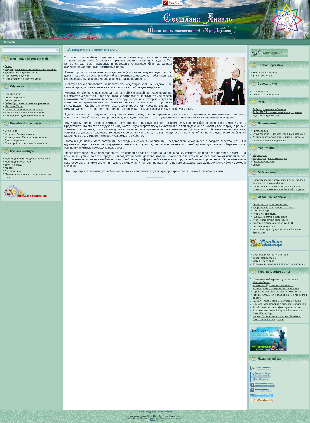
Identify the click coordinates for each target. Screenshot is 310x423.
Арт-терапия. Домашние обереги (24, 115)
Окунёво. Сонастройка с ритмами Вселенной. (280, 303)
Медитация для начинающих (270, 158)
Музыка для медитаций (18, 161)
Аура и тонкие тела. (264, 213)
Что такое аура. (262, 210)
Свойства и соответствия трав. (270, 254)
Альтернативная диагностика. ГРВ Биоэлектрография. (273, 224)
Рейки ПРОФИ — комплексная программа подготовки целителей (277, 114)
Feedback (168, 412)
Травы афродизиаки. (265, 257)
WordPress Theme (157, 418)
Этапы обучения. (263, 75)
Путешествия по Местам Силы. (23, 78)
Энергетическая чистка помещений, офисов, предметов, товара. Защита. (279, 181)
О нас (8, 66)
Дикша (256, 164)
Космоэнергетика (15, 97)
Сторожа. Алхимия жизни (20, 134)
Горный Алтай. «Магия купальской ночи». (277, 291)
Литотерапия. (261, 130)
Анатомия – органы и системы (270, 204)
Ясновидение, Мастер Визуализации (26, 137)
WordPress (141, 418)
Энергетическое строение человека (274, 207)
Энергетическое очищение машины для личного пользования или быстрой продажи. (279, 187)
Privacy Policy (144, 412)
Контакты (9, 42)
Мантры (9, 167)
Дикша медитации (16, 140)
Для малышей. (13, 170)
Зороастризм (12, 100)
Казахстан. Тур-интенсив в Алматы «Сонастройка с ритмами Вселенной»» (276, 287)
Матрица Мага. (14, 106)
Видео (8, 177)
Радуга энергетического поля (270, 216)
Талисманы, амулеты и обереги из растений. (279, 263)
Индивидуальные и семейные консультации (31, 69)
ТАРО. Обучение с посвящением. (25, 112)
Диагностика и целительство (21, 72)
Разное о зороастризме (266, 94)
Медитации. (260, 155)
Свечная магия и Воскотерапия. (24, 109)
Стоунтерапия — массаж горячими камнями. (279, 133)
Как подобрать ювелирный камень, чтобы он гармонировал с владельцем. (279, 138)
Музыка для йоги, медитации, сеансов (27, 158)
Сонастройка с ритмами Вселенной (26, 143)
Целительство (13, 93)
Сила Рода (11, 130)
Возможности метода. (265, 72)
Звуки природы (13, 164)
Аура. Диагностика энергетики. (271, 219)
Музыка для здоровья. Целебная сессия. (29, 174)
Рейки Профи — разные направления (27, 103)
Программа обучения (17, 75)
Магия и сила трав (263, 260)
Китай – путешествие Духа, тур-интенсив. (277, 307)
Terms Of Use (157, 412)
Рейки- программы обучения (269, 109)
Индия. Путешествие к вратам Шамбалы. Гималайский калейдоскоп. (277, 318)
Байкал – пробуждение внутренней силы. (277, 300)
